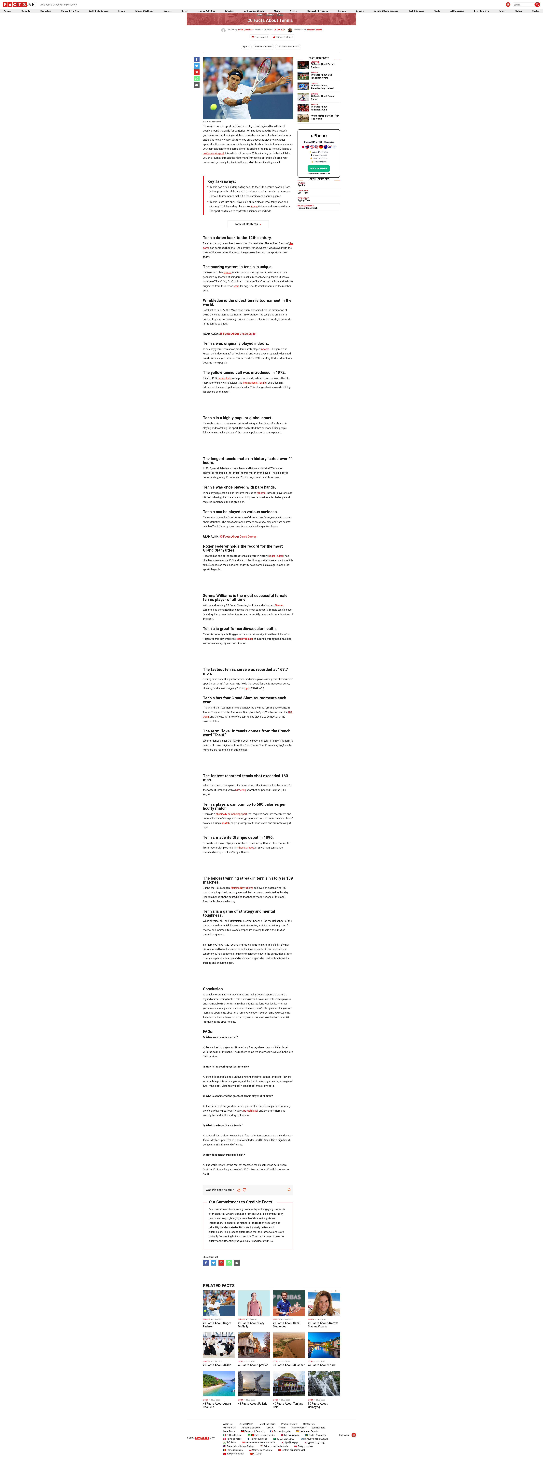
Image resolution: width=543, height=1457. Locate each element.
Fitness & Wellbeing (144, 11)
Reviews (342, 11)
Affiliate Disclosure (251, 1427)
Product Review (289, 1424)
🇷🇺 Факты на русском (260, 1450)
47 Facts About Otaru (322, 1365)
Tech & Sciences (416, 11)
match (226, 823)
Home (259, 14)
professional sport (213, 153)
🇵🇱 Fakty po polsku (303, 1446)
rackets (261, 492)
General (167, 11)
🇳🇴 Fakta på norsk (232, 1439)
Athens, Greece (245, 847)
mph (246, 688)
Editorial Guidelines (284, 37)
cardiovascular (244, 638)
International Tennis (254, 382)
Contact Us (309, 1424)
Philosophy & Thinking (317, 11)
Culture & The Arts (70, 11)
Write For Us (229, 1427)
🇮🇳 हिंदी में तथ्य (229, 1442)
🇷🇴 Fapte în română (233, 1450)
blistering (240, 789)
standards (255, 1222)
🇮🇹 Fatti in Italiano (232, 1435)
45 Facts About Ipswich (253, 1365)
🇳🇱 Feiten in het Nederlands (274, 1446)
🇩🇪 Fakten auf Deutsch (252, 1431)
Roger (254, 206)
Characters (45, 11)
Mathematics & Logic (254, 11)
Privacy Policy (298, 1427)
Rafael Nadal (250, 1110)
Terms (282, 1427)
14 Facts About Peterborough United (322, 87)
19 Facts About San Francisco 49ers (321, 76)
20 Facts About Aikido (217, 1365)
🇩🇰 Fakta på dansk (290, 1435)
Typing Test (304, 200)
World (437, 11)
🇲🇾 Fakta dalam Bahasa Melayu (238, 1446)
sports (227, 272)
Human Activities (207, 11)
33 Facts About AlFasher (289, 1365)
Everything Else (481, 11)
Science (360, 11)
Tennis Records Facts (288, 46)
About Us (227, 1424)
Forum (502, 11)
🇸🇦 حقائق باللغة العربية (284, 1439)
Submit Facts (318, 1427)
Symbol (301, 185)
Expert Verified (261, 37)
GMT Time (303, 192)
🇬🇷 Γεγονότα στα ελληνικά (314, 1439)
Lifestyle (229, 11)
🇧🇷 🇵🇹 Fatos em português (261, 1435)
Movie (277, 11)
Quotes (535, 11)
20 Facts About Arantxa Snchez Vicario (323, 1324)
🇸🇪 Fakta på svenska (315, 1435)
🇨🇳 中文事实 (256, 1453)
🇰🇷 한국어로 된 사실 (314, 1442)
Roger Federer (276, 555)
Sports (280, 14)
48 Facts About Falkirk (252, 1403)
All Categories (457, 11)
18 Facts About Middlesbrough (319, 108)
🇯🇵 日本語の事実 (289, 1442)
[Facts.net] (20, 4)
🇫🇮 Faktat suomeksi (257, 1439)
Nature (293, 11)
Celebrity (25, 11)
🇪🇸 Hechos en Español (307, 1431)
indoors (265, 349)
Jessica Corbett (314, 30)
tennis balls (224, 378)
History (184, 11)
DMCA (270, 1427)
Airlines (7, 11)
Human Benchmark (307, 208)
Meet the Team (267, 1424)
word (236, 286)
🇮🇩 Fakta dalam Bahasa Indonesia (258, 1442)
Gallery (518, 11)
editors (240, 1227)
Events (121, 11)
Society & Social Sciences (386, 11)
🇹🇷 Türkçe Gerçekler (233, 1453)
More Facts (229, 1431)
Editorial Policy (246, 1424)
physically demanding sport (231, 813)
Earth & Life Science (98, 11)
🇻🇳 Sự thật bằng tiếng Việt (291, 1450)
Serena (279, 605)
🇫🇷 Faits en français (280, 1431)
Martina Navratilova (242, 887)
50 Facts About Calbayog (318, 1405)
